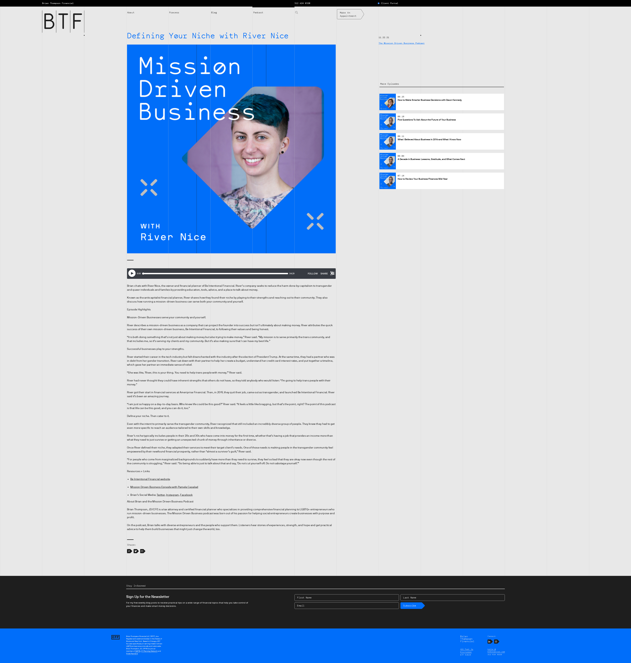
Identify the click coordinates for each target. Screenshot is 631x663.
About (130, 12)
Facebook (186, 495)
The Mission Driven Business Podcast (402, 43)
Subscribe (409, 605)
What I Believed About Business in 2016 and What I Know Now (429, 139)
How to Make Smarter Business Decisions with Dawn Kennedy (430, 100)
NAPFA (137, 651)
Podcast (258, 12)
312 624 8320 (302, 3)
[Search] (315, 10)
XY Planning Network (149, 651)
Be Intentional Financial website (150, 479)
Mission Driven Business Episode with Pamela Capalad (164, 487)
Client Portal (389, 3)
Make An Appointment (348, 14)
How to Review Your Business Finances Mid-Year (423, 179)
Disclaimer (466, 652)
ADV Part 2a (466, 649)
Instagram (172, 495)
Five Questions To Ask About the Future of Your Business (427, 119)
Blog (214, 12)
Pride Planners (132, 653)
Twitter (161, 495)
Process (174, 12)
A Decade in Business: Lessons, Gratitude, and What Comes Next (431, 159)
